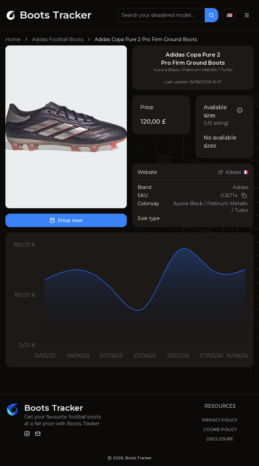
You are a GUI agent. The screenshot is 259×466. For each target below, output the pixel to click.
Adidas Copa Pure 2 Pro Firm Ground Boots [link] (146, 39)
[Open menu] (247, 15)
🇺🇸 (229, 15)
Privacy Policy (219, 420)
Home (13, 39)
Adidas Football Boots (57, 39)
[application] (129, 300)
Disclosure (219, 438)
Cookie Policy (220, 429)
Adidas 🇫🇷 (237, 172)
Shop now (70, 220)
